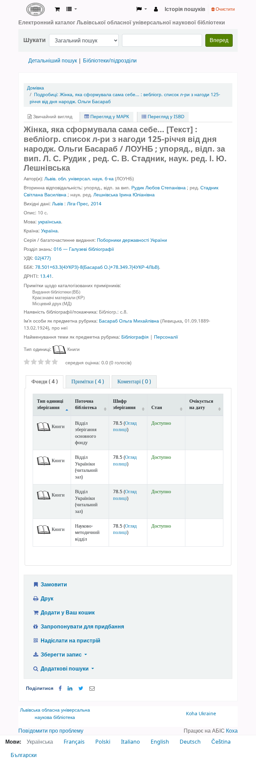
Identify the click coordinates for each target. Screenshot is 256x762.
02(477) (43, 258)
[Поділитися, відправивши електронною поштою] (92, 689)
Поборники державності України (132, 240)
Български (24, 755)
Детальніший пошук (52, 61)
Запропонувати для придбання (81, 627)
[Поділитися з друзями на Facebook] (60, 689)
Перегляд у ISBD (165, 116)
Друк (46, 599)
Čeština (221, 742)
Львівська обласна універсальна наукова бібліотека (55, 714)
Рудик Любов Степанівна (158, 187)
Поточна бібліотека (86, 404)
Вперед (219, 40)
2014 (96, 203)
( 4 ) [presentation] (44, 382)
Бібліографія (135, 337)
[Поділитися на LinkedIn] (70, 689)
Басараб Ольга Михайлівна (129, 321)
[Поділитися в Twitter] (80, 689)
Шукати (34, 40)
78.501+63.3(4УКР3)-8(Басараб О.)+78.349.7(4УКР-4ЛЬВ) (97, 267)
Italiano (130, 742)
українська (49, 221)
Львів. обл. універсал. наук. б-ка (79, 178)
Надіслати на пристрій (69, 641)
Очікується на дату (201, 404)
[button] (57, 9)
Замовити (53, 585)
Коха (232, 731)
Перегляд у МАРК (109, 116)
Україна (49, 230)
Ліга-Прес (77, 203)
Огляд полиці (125, 426)
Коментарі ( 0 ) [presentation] (134, 382)
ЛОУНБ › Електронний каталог (35, 9)
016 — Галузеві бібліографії (84, 249)
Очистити (225, 9)
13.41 (46, 276)
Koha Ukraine (201, 713)
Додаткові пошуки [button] (64, 669)
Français (74, 742)
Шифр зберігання (124, 404)
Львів (57, 203)
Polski (102, 742)
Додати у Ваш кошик (67, 613)
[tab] (44, 381)
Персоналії (166, 337)
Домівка (35, 87)
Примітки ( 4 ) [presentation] (87, 382)
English (160, 742)
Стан (156, 407)
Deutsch (190, 742)
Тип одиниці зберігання (50, 404)
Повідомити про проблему (50, 731)
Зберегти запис (61, 655)
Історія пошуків (185, 9)
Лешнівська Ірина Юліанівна (124, 194)
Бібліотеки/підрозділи (110, 61)
